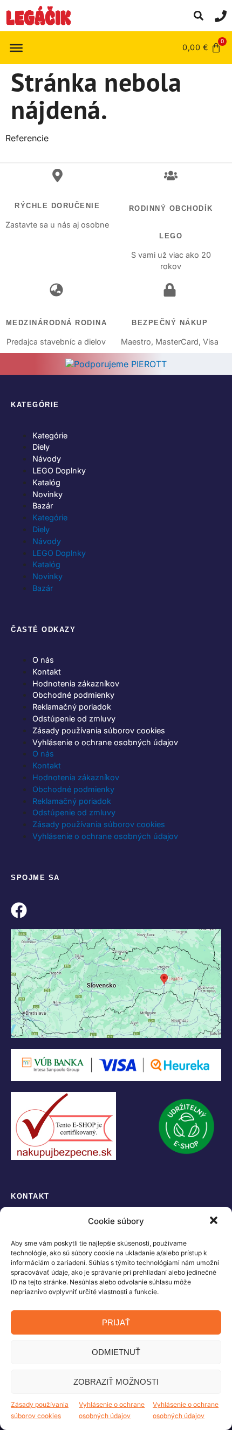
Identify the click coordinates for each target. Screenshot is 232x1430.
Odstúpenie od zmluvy (73, 718)
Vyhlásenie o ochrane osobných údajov (112, 1410)
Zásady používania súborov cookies (40, 1410)
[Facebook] (19, 910)
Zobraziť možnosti (116, 1381)
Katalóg (46, 482)
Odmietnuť (116, 1352)
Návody (46, 458)
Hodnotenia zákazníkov (75, 683)
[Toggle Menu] (16, 47)
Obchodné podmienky (73, 694)
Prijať (116, 1322)
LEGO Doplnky (59, 470)
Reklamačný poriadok (71, 706)
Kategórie (49, 435)
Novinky (47, 494)
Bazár (42, 505)
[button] (214, 1221)
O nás (43, 659)
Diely (41, 446)
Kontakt (46, 671)
